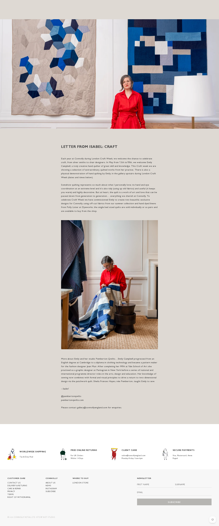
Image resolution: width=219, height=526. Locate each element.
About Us (51, 482)
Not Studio (49, 517)
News (48, 485)
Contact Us (14, 482)
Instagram (51, 488)
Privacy (11, 491)
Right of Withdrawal (19, 497)
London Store (80, 482)
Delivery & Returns (17, 485)
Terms (10, 494)
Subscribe (51, 491)
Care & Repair (14, 488)
